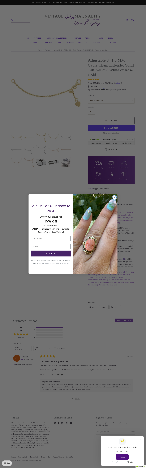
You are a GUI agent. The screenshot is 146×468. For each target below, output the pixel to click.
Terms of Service (62, 263)
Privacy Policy (49, 263)
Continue (50, 253)
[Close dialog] (115, 197)
